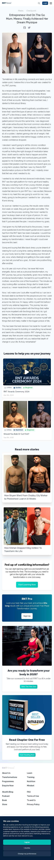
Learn (29, 773)
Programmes (8, 781)
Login (45, 3)
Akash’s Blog (7, 792)
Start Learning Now (27, 585)
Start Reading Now (27, 755)
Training (30, 777)
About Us (6, 773)
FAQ (29, 792)
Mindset (30, 786)
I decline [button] (27, 848)
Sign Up (27, 616)
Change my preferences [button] (27, 854)
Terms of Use (33, 796)
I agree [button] (27, 842)
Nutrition (31, 781)
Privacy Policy (33, 804)
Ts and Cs (31, 800)
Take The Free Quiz (28, 687)
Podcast (6, 796)
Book (4, 800)
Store (4, 804)
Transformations (9, 777)
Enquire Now (8, 786)
